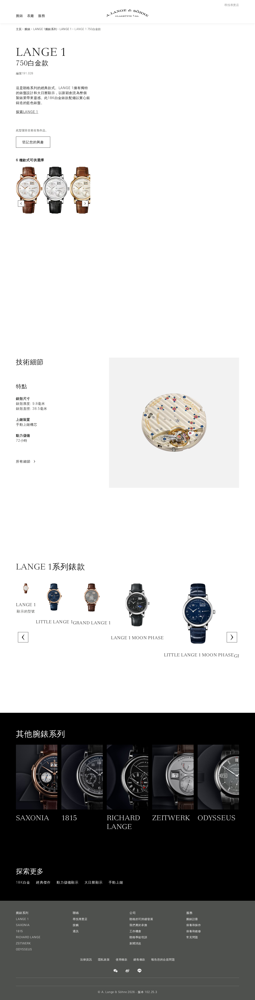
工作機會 (135, 931)
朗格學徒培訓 (138, 937)
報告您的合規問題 (163, 959)
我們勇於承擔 (138, 925)
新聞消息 (135, 943)
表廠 (30, 16)
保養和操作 (193, 925)
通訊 (76, 931)
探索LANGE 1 (27, 112)
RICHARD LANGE (28, 937)
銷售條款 (139, 959)
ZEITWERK (23, 943)
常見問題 (192, 937)
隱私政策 (104, 959)
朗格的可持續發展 (141, 919)
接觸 (76, 925)
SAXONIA (23, 925)
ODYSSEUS (24, 949)
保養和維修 (193, 931)
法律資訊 (86, 959)
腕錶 (19, 16)
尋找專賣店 (80, 919)
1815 (19, 931)
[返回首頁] (127, 13)
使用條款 (122, 959)
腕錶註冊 (192, 919)
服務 (41, 16)
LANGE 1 (22, 919)
